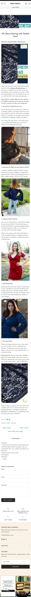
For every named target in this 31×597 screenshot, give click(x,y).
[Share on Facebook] (7, 419)
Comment (4, 485)
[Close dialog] (29, 577)
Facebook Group (5, 410)
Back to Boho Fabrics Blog (15, 431)
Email (2, 477)
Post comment (8, 500)
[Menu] (2, 3)
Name (3, 469)
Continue (8, 590)
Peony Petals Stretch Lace (13, 123)
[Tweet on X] (5, 419)
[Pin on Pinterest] (9, 419)
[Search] (5, 3)
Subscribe (15, 567)
